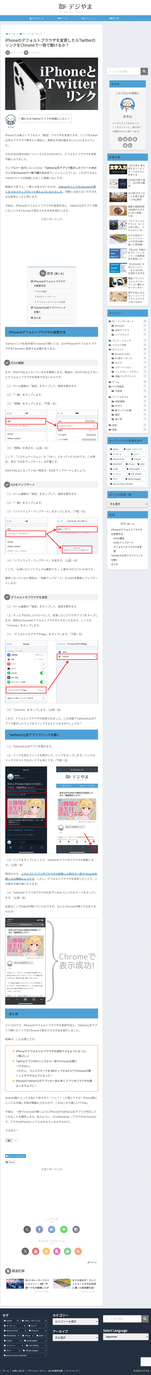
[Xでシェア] (27, 1229)
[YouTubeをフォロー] (35, 1251)
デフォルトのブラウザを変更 (51, 301)
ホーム (6, 1370)
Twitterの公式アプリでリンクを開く (50, 310)
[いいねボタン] (9, 1140)
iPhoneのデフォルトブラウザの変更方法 (49, 283)
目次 (50, 273)
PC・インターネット (17, 1156)
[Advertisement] (51, 242)
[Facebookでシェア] (39, 1229)
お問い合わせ (18, 1370)
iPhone (11, 1162)
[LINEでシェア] (64, 1229)
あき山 (127, 116)
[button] (76, 1229)
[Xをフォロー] (25, 1251)
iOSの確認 (42, 291)
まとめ (37, 318)
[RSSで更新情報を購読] (78, 1251)
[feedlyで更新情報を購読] (67, 1251)
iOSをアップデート (46, 296)
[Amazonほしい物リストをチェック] (46, 1251)
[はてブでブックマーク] (51, 1229)
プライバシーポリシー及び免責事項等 (45, 1370)
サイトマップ (72, 1370)
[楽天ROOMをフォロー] (57, 1251)
